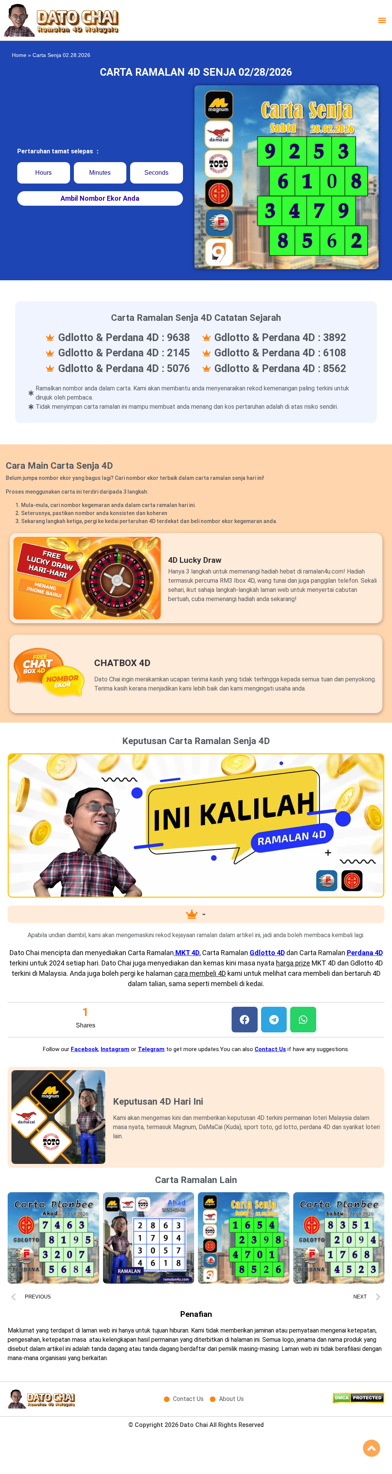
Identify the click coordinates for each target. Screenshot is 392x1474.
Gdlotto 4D (267, 953)
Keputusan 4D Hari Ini (158, 1101)
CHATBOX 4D (122, 663)
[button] (382, 20)
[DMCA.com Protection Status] (358, 1401)
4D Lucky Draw (194, 560)
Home (19, 55)
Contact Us (270, 1049)
